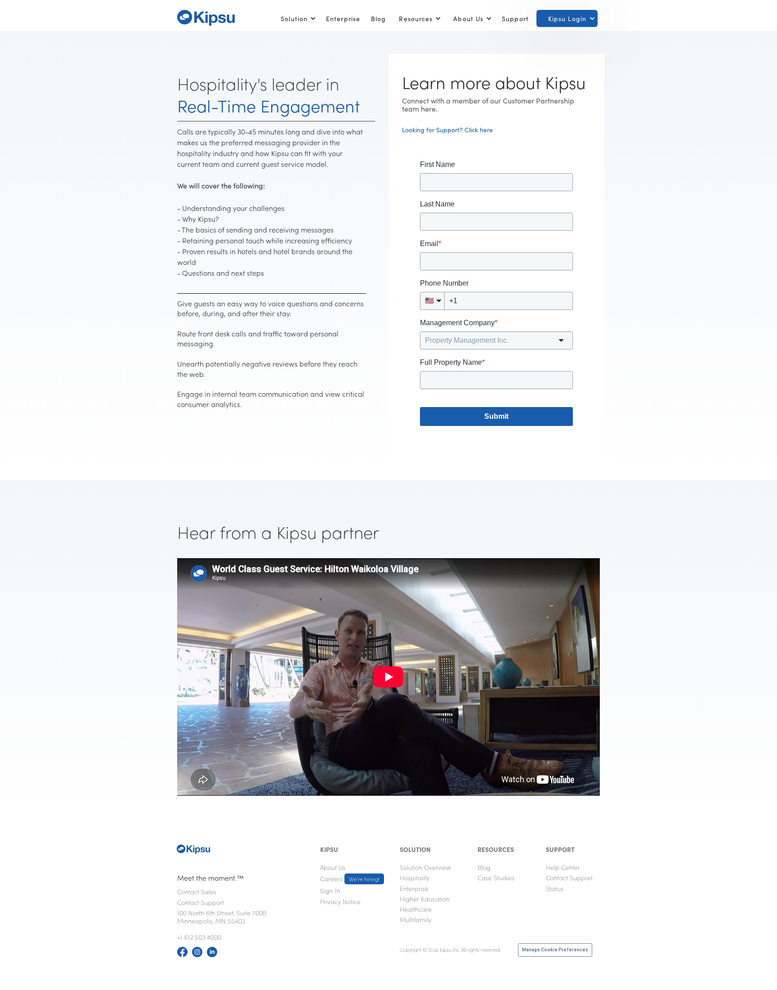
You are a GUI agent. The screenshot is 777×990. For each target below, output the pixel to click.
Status (554, 888)
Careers (350, 878)
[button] (296, 18)
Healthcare (416, 909)
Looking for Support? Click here (447, 129)
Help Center (563, 867)
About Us (332, 867)
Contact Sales (196, 891)
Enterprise (343, 18)
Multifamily (415, 919)
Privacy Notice (340, 901)
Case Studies (496, 878)
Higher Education (425, 899)
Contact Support (200, 902)
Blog (378, 18)
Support (515, 18)
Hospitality (414, 878)
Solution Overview (425, 867)
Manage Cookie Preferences (555, 949)
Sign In (330, 891)
